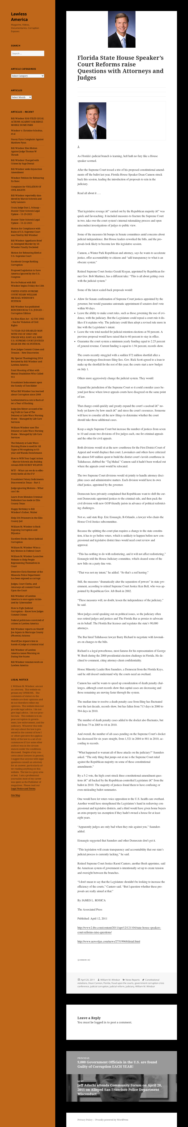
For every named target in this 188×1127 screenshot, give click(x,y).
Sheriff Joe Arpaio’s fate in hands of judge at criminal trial (27, 643)
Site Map (15, 795)
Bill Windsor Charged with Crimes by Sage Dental (25, 162)
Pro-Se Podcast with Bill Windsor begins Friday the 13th (27, 284)
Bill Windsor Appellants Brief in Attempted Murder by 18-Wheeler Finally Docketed (26, 244)
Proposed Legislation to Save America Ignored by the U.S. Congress (26, 273)
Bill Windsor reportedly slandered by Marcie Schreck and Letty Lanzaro (26, 199)
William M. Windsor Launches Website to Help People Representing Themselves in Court (27, 561)
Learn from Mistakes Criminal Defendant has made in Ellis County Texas (26, 500)
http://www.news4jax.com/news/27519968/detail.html (108, 941)
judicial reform (117, 986)
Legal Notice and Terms (23, 788)
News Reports (133, 979)
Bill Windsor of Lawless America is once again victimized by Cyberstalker (26, 599)
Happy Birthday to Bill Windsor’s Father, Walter (24, 510)
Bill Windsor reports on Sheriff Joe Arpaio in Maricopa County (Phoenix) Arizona (27, 632)
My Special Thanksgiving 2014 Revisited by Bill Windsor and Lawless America (27, 361)
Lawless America (19, 16)
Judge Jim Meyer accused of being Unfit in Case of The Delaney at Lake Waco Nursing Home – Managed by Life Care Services (27, 415)
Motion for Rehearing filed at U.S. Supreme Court (26, 254)
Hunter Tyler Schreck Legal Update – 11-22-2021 (25, 221)
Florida (106, 983)
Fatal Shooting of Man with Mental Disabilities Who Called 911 (27, 373)
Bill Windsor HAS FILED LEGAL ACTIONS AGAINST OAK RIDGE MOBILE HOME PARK (27, 122)
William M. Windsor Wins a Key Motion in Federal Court (26, 549)
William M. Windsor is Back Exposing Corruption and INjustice (25, 530)
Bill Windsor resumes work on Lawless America (27, 663)
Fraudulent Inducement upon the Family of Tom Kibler (26, 384)
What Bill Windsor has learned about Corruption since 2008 (27, 393)
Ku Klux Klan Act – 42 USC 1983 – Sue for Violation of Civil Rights (27, 322)
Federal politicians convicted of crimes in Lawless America (27, 622)
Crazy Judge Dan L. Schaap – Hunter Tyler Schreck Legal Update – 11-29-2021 (26, 211)
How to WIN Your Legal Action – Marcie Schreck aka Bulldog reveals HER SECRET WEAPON (27, 462)
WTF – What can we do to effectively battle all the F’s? (27, 472)
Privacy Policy (85, 1119)
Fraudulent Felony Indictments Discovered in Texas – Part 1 (27, 481)
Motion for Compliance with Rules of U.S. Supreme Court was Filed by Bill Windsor (25, 232)
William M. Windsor (110, 979)
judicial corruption (99, 986)
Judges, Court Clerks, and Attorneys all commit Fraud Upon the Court (25, 587)
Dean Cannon (95, 983)
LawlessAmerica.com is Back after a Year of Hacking (27, 401)
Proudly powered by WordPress (111, 1119)
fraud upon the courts (122, 983)
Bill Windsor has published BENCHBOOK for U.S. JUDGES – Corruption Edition (27, 310)
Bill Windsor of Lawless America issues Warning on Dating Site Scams (25, 653)
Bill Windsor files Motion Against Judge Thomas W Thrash (24, 151)
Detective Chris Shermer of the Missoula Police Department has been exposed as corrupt (27, 575)
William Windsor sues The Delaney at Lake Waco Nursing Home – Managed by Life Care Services (27, 432)
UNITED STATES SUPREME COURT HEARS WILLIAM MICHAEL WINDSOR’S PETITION (24, 296)
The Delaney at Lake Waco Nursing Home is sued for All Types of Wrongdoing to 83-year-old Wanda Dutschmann (26, 447)
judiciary (130, 986)
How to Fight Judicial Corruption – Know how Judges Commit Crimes (27, 611)
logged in (100, 1022)
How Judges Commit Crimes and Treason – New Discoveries (27, 351)
